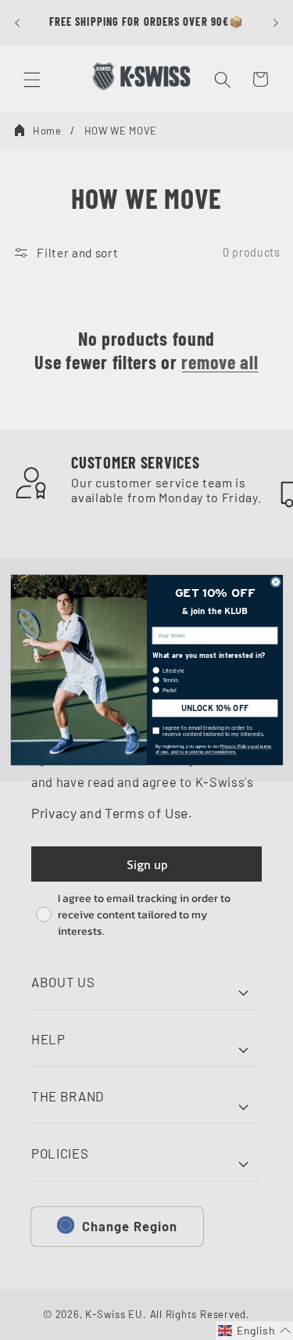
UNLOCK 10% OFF (214, 708)
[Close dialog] (275, 581)
